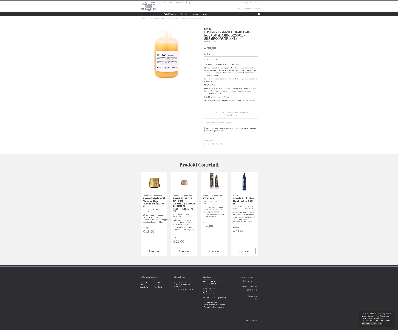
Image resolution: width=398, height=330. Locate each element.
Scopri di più (154, 251)
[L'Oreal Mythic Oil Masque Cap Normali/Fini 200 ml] (154, 182)
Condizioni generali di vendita (214, 305)
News (205, 14)
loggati (208, 131)
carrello (257, 9)
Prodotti (143, 282)
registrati (247, 3)
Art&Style (144, 287)
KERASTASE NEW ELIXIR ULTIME (183, 289)
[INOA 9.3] (214, 182)
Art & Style (148, 6)
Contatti (157, 282)
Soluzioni (184, 14)
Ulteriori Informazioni (369, 323)
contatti (179, 3)
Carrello (157, 285)
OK (380, 323)
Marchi (195, 14)
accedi (257, 3)
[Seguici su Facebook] (253, 299)
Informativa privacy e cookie (213, 307)
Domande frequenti (210, 302)
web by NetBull (252, 320)
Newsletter (158, 287)
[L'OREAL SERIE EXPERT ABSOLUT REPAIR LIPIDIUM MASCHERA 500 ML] (184, 182)
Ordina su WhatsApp (181, 282)
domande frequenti (243, 9)
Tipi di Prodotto (170, 14)
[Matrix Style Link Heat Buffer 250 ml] (244, 182)
